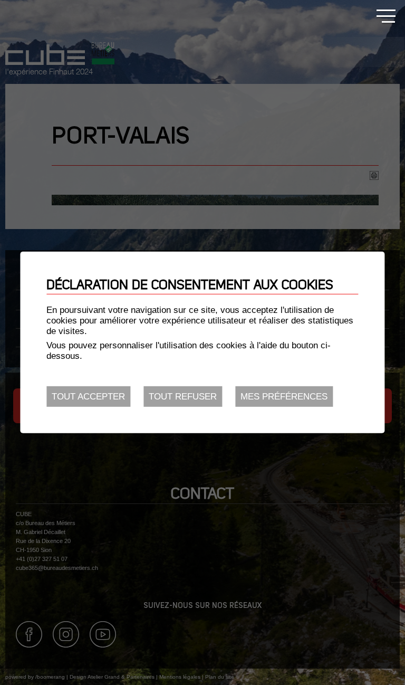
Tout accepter (88, 397)
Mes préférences (283, 397)
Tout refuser (183, 397)
